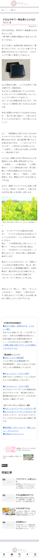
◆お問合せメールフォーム (13, 434)
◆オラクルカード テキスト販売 (16, 386)
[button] (35, 376)
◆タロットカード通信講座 (13, 358)
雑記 (5, 465)
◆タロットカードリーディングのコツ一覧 (19, 408)
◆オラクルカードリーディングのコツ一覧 (19, 412)
